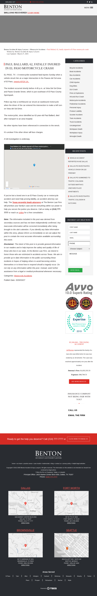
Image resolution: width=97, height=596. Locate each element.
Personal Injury (75, 107)
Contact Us (58, 463)
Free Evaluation (37, 2)
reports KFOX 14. (21, 82)
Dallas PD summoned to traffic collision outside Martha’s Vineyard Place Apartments (79, 184)
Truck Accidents (76, 122)
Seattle (71, 530)
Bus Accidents (75, 75)
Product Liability (76, 111)
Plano (27, 580)
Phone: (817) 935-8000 (71, 521)
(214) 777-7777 (22, 2)
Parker (89, 576)
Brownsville (25, 530)
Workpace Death (76, 129)
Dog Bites (73, 86)
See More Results (79, 381)
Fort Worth (71, 488)
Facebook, (50, 472)
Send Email (75, 270)
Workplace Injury (76, 133)
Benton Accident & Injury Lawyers (27, 52)
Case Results (37, 463)
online (21, 213)
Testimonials (46, 463)
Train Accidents (75, 118)
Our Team (19, 463)
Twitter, (56, 472)
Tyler (17, 576)
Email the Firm (76, 415)
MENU (87, 8)
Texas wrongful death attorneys (26, 202)
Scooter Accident (76, 115)
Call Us (72, 410)
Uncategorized (75, 125)
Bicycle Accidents (76, 68)
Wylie (69, 580)
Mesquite (69, 576)
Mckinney (57, 576)
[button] (79, 61)
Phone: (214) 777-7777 (25, 521)
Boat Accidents (75, 71)
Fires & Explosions (77, 93)
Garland (46, 576)
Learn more (33, 13)
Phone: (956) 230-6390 (25, 563)
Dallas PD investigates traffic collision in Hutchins (79, 199)
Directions (25, 523)
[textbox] (33, 257)
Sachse (60, 580)
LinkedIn (62, 472)
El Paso (8, 576)
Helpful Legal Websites (78, 463)
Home (13, 463)
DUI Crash (74, 89)
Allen (26, 576)
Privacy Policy (67, 463)
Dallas (25, 488)
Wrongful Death (75, 136)
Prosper (37, 580)
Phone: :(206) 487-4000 (71, 563)
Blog (52, 463)
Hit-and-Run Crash (77, 97)
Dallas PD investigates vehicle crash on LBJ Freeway (79, 169)
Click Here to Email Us (78, 439)
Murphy (79, 576)
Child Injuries (74, 82)
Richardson (48, 580)
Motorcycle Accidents (23, 276)
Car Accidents (75, 79)
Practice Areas (28, 463)
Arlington (35, 576)
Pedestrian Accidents (78, 104)
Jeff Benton (70, 350)
